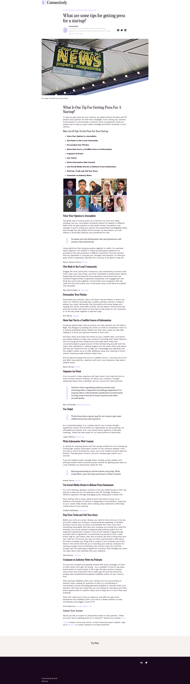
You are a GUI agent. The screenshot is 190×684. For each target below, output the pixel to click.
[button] (118, 30)
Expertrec (85, 290)
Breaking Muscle (83, 405)
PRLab (84, 262)
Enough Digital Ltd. (84, 606)
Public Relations (69, 10)
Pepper (76, 316)
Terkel (65, 622)
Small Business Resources (86, 10)
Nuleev (78, 480)
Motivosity (80, 437)
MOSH (77, 367)
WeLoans (83, 510)
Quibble (77, 555)
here (123, 618)
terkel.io (71, 625)
